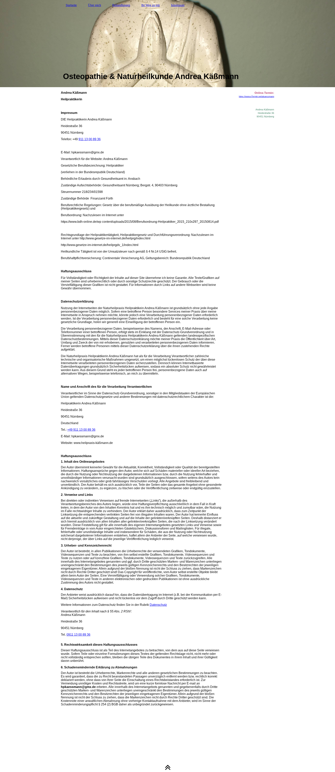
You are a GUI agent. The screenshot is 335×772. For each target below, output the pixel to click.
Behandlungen (121, 5)
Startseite (71, 5)
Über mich (94, 5)
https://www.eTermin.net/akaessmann (256, 96)
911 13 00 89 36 (90, 139)
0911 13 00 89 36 (78, 634)
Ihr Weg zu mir (150, 5)
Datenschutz (158, 604)
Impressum (177, 5)
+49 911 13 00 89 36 (81, 429)
